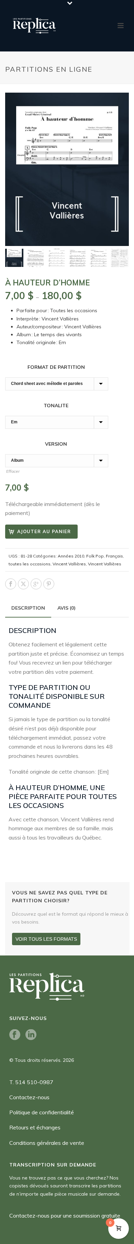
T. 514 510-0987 (31, 1082)
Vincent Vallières (69, 563)
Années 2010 (71, 556)
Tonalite (57, 405)
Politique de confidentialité (41, 1112)
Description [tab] (28, 608)
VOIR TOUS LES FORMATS (46, 939)
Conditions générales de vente (46, 1142)
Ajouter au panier (44, 531)
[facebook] (14, 1035)
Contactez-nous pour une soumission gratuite (64, 1215)
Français (114, 556)
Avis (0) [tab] (66, 608)
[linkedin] (30, 1035)
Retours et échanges (34, 1127)
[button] (115, 106)
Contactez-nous (29, 1097)
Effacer (13, 471)
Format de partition (56, 367)
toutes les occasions (30, 563)
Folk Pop (95, 556)
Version (56, 444)
